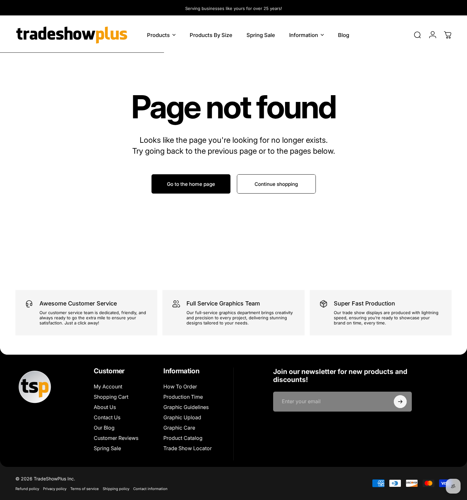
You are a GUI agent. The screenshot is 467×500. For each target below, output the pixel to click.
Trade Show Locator (187, 448)
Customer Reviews (116, 438)
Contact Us (107, 417)
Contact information (150, 488)
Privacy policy (54, 488)
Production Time (183, 397)
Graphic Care (179, 427)
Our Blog (104, 427)
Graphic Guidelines (186, 407)
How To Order (180, 386)
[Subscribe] (400, 401)
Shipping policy (116, 488)
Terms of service (84, 488)
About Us (105, 407)
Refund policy (27, 488)
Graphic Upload (182, 417)
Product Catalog (183, 438)
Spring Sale (107, 448)
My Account (108, 386)
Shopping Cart (111, 397)
